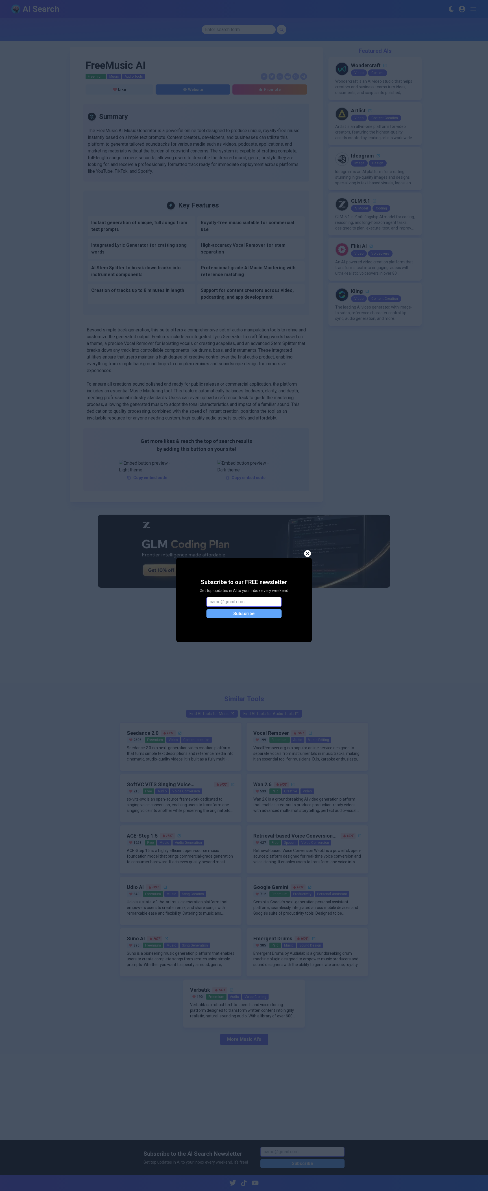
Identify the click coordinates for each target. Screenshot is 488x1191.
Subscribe (244, 613)
